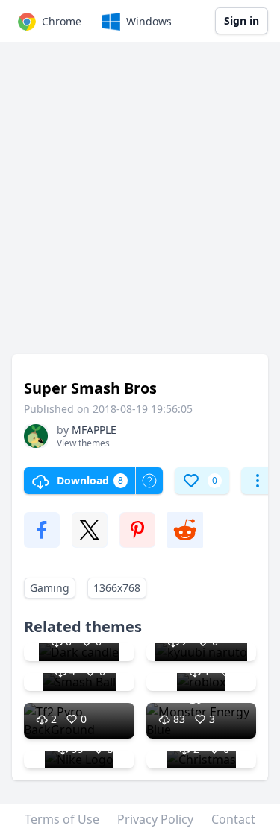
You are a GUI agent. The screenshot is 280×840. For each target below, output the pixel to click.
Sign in (241, 20)
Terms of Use (62, 819)
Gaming (49, 588)
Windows (149, 21)
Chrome (61, 21)
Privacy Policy (155, 819)
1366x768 (116, 588)
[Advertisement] (140, 205)
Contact (233, 819)
